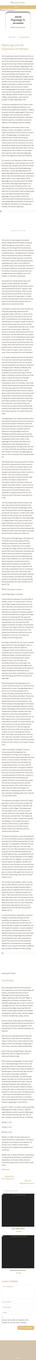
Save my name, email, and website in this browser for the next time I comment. (15, 1321)
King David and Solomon (18, 1270)
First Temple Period (24, 37)
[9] (21, 642)
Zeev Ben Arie (21, 27)
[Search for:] (22, 7)
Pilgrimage (7, 1169)
